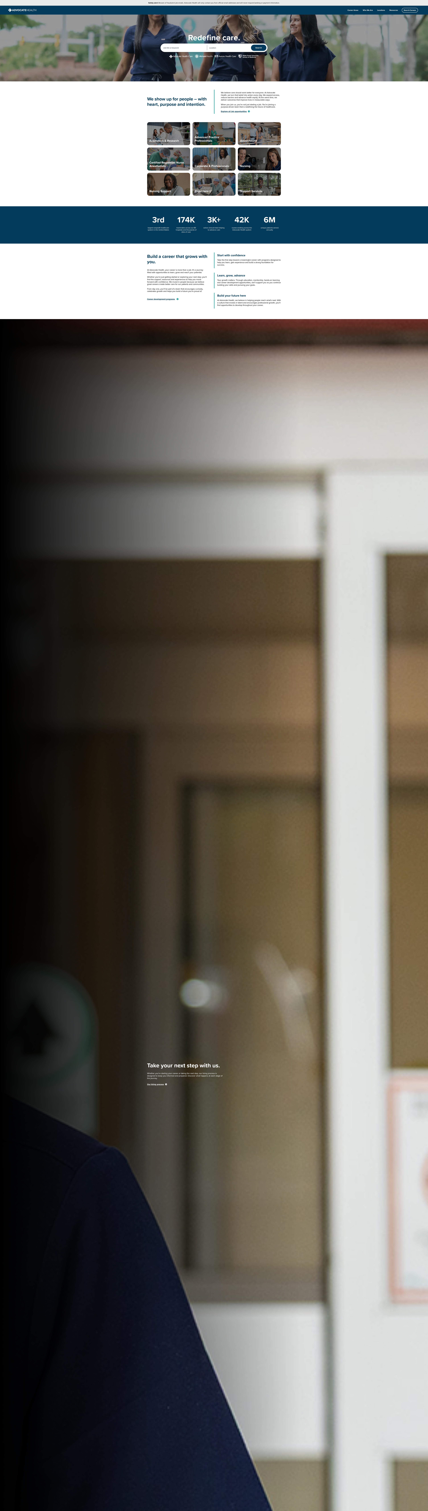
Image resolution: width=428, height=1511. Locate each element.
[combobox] (184, 47)
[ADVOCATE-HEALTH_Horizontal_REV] (22, 9)
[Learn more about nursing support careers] (168, 184)
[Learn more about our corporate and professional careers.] (214, 159)
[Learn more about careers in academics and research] (168, 133)
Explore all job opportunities (234, 111)
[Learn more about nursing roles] (259, 159)
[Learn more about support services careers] (259, 184)
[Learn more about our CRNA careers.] (168, 159)
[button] (353, 10)
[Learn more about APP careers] (214, 133)
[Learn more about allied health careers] (259, 133)
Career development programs (161, 299)
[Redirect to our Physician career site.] (214, 184)
